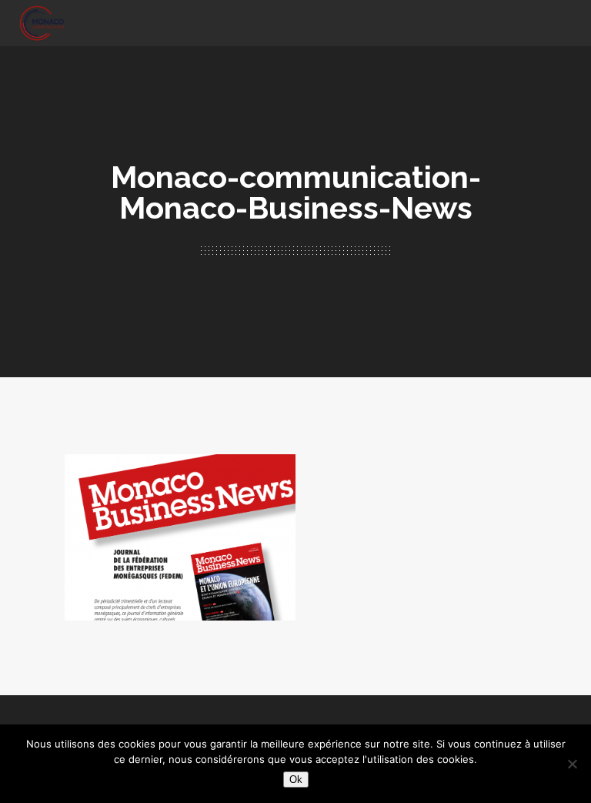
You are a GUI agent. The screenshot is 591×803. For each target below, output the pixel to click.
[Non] (571, 763)
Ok (295, 779)
